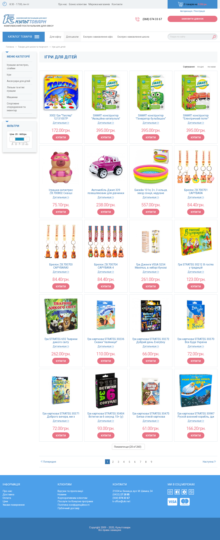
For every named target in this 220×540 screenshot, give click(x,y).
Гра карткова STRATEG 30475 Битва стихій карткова (150, 415)
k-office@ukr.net (121, 501)
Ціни (5, 501)
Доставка (8, 494)
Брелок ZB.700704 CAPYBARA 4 (106, 266)
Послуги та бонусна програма (75, 501)
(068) (121, 498)
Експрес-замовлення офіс (98, 36)
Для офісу (55, 36)
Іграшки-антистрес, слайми (18, 67)
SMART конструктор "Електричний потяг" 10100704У (196, 117)
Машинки (12, 97)
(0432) (121, 494)
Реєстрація (199, 11)
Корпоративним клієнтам (72, 497)
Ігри (9, 74)
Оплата (7, 497)
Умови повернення (14, 504)
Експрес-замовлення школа (133, 36)
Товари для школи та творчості (33, 47)
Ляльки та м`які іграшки (15, 89)
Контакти (117, 4)
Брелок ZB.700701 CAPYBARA (196, 192)
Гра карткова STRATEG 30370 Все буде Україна (195, 341)
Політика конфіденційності (74, 504)
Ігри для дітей (58, 47)
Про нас (62, 4)
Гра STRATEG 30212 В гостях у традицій (196, 266)
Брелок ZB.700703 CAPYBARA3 (61, 266)
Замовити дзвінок (193, 19)
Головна (10, 47)
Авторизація (186, 11)
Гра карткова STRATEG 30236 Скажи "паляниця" (105, 341)
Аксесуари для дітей (18, 81)
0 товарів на (195, 4)
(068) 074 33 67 (152, 19)
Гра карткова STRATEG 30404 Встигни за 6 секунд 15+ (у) (105, 415)
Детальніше (60, 122)
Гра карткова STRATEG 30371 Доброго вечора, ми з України (60, 415)
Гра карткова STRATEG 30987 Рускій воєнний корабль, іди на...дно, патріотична (195, 415)
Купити (61, 137)
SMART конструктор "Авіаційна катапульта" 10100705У (105, 117)
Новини (62, 494)
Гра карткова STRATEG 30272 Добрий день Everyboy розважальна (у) (150, 341)
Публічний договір (68, 508)
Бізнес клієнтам (78, 4)
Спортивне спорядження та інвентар (16, 107)
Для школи (72, 36)
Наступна (208, 461)
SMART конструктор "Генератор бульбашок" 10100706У (151, 117)
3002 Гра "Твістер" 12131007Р (61, 117)
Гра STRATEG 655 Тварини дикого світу (61, 341)
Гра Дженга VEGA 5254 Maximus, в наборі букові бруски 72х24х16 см (151, 266)
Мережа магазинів (99, 4)
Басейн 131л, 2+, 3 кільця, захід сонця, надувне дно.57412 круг (150, 192)
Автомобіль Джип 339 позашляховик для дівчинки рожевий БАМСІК (105, 192)
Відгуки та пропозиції (70, 491)
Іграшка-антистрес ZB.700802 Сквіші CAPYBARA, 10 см (61, 192)
